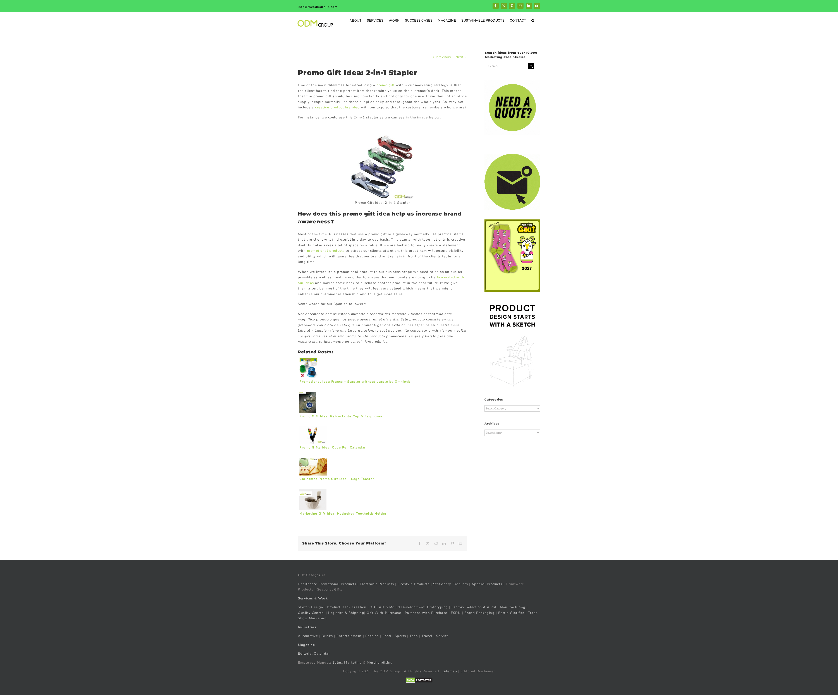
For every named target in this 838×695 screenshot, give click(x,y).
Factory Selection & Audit (474, 607)
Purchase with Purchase (426, 613)
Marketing (353, 662)
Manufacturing (512, 607)
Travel (427, 636)
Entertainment (349, 636)
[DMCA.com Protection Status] (419, 680)
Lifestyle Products (413, 584)
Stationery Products (450, 584)
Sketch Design (310, 607)
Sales (337, 662)
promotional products (326, 250)
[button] (533, 20)
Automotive (308, 636)
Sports (400, 636)
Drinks (327, 636)
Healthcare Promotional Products (327, 584)
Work (323, 598)
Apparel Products (487, 584)
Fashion (372, 636)
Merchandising (380, 662)
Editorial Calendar (314, 653)
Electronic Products (377, 584)
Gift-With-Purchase (384, 613)
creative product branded (338, 107)
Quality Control (311, 613)
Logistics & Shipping (346, 613)
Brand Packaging (479, 613)
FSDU (456, 613)
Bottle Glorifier (510, 613)
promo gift (385, 85)
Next (459, 57)
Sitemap (450, 671)
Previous (443, 57)
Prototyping (437, 607)
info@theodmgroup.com (317, 7)
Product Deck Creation (347, 607)
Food (387, 636)
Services (305, 598)
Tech (414, 636)
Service (443, 636)
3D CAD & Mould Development (397, 607)
